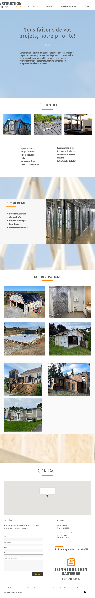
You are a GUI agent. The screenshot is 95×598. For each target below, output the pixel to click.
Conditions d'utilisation (81, 588)
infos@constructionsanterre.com (67, 533)
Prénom (6, 536)
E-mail (5, 547)
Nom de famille (8, 542)
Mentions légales (12, 588)
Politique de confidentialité (59, 588)
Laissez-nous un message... (10, 558)
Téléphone (6, 552)
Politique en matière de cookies (34, 588)
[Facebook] (85, 592)
